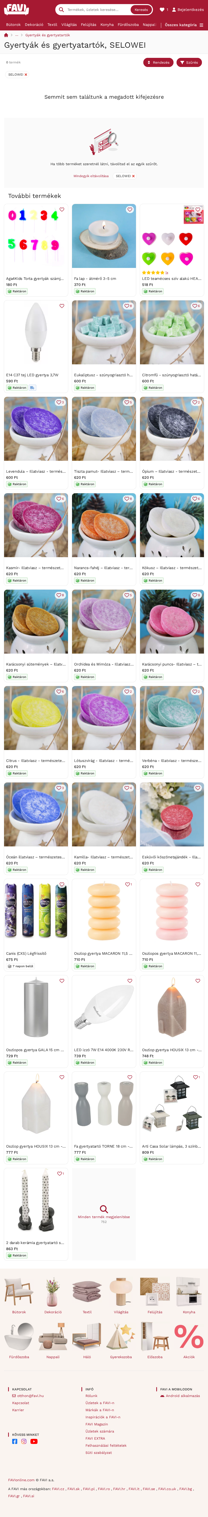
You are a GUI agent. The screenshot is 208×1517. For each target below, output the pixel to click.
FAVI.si (28, 1496)
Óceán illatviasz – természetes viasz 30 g (43, 857)
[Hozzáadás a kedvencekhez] (62, 209)
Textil (52, 24)
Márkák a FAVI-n (99, 1410)
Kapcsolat (20, 1403)
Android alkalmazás (183, 1396)
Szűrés (192, 62)
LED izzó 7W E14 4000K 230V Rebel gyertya (113, 1050)
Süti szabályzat (98, 1453)
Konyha (107, 24)
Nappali (150, 24)
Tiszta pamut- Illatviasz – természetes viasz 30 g (118, 471)
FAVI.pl (89, 1489)
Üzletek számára (99, 1431)
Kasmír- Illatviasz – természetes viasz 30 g (44, 568)
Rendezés (161, 62)
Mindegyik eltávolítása (91, 176)
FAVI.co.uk (167, 1489)
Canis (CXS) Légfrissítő (26, 953)
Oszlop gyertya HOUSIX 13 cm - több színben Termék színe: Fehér (65, 1146)
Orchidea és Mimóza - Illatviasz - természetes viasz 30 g (125, 664)
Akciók (189, 1357)
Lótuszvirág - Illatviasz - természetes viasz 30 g (117, 760)
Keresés (141, 10)
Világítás (69, 24)
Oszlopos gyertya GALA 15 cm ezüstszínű (43, 1050)
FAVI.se (149, 1489)
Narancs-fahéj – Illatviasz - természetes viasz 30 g (120, 568)
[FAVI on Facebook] (14, 1441)
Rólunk (91, 1396)
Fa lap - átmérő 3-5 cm (95, 278)
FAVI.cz (58, 1489)
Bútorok (13, 24)
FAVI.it (135, 1489)
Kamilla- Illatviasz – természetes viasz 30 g (113, 857)
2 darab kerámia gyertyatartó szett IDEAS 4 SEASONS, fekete (61, 1242)
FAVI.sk (74, 1489)
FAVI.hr (120, 1489)
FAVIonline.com (21, 1480)
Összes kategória (181, 25)
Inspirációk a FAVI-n (102, 1417)
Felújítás (88, 24)
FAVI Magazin (96, 1424)
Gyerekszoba (121, 1357)
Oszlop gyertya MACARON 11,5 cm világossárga (115, 953)
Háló (87, 1357)
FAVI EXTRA (95, 1438)
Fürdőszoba (128, 24)
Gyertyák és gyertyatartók (47, 35)
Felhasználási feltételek (106, 1445)
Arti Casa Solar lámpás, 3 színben (172, 1146)
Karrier (18, 1410)
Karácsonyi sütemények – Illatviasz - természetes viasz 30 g (60, 664)
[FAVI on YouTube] (34, 1441)
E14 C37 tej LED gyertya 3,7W (32, 375)
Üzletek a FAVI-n (99, 1403)
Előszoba (155, 1357)
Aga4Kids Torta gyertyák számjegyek (38, 278)
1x (166, 272)
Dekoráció (34, 24)
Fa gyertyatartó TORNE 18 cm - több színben (114, 1146)
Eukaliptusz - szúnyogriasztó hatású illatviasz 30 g (119, 375)
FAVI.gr (14, 1496)
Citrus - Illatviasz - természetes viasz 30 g (44, 760)
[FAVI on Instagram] (23, 1441)
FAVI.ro (104, 1489)
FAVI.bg (186, 1489)
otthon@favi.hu (30, 1396)
